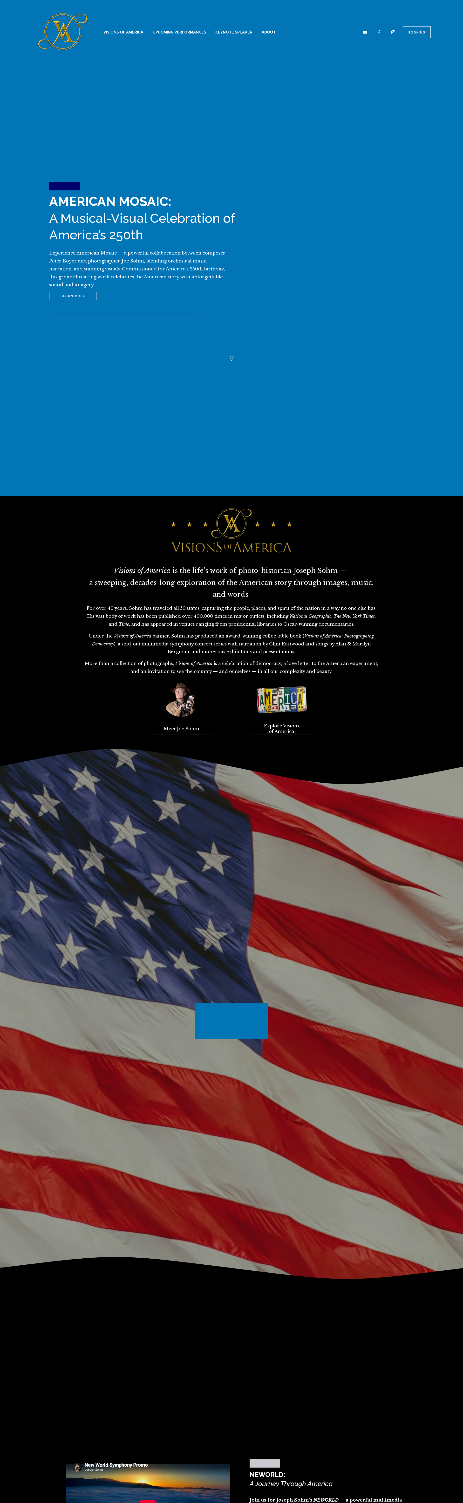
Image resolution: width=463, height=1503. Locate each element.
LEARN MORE (73, 296)
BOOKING (416, 32)
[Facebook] (379, 32)
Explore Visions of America (281, 728)
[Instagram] (393, 32)
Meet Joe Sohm (181, 728)
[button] (372, 1007)
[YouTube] (365, 32)
